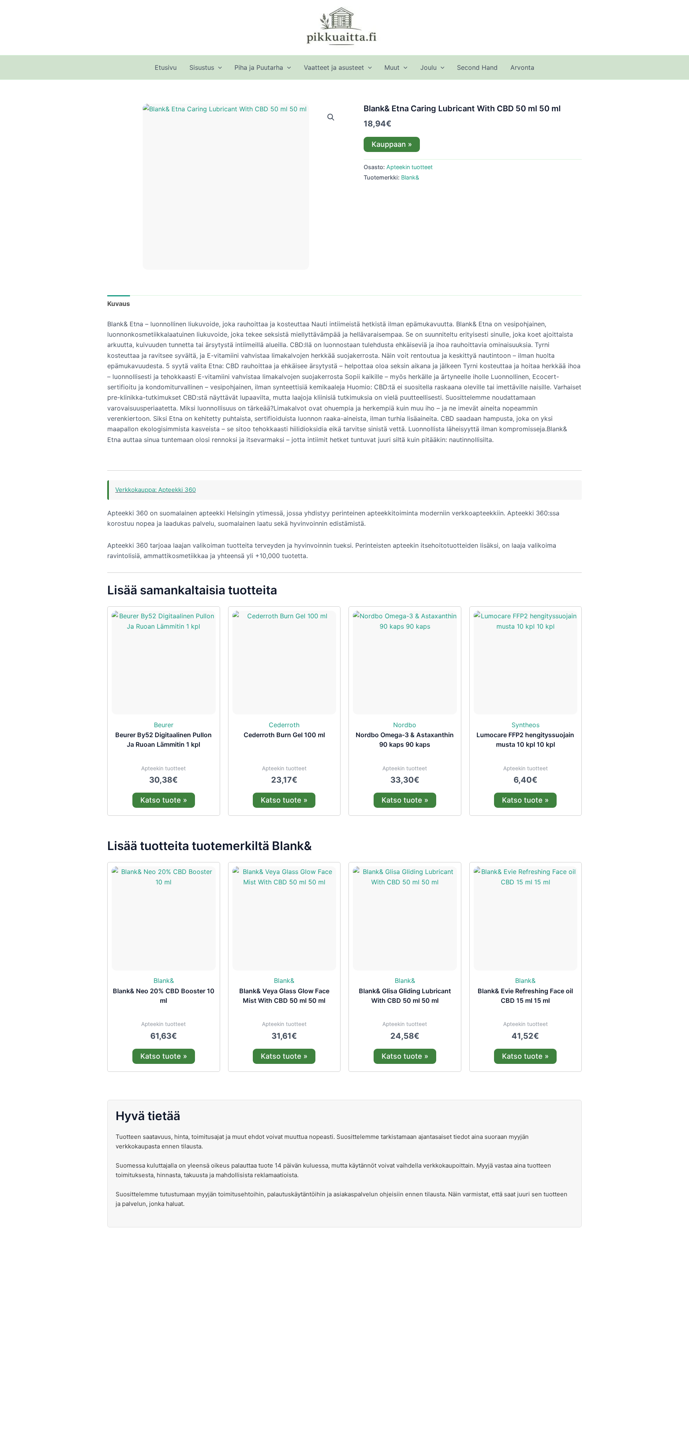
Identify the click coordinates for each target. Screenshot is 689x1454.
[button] (218, 67)
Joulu (428, 67)
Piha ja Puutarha (258, 67)
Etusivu (166, 67)
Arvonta (522, 67)
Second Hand (477, 67)
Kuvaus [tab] (118, 304)
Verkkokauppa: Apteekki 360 (155, 489)
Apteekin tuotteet (409, 167)
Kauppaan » (392, 144)
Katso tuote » (163, 800)
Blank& (410, 177)
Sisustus (201, 67)
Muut (392, 67)
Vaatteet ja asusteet (334, 67)
